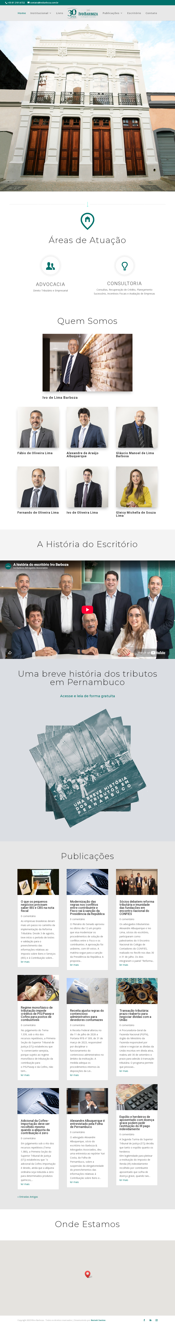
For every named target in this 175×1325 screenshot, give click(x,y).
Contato (151, 13)
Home (22, 13)
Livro (59, 13)
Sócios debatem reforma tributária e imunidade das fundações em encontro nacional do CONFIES (136, 908)
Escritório (134, 13)
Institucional (39, 13)
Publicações (111, 13)
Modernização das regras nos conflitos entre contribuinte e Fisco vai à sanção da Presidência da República (87, 908)
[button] (88, 1274)
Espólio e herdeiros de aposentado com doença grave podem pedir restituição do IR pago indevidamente (136, 1123)
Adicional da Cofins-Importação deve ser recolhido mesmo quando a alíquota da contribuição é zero (35, 1127)
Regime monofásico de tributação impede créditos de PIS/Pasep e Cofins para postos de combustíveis (37, 1014)
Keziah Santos (98, 1320)
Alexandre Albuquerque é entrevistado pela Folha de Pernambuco (87, 1124)
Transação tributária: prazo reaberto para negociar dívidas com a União (135, 1015)
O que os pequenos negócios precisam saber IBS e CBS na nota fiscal (37, 906)
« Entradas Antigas (27, 1196)
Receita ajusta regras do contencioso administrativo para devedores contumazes (87, 1015)
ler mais (25, 961)
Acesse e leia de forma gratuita (87, 696)
